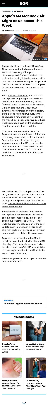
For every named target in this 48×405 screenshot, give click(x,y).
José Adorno (9, 30)
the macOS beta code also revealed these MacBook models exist (23, 122)
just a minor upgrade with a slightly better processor (23, 232)
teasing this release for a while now (23, 80)
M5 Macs (34, 250)
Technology (6, 11)
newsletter (18, 95)
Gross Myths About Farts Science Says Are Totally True (35, 347)
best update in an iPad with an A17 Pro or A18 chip (23, 227)
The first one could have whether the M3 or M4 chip (22, 219)
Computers (18, 11)
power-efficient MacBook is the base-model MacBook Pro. (24, 205)
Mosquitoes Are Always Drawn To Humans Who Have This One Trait (11, 384)
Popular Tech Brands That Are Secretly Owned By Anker (11, 348)
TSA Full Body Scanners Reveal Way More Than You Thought (35, 385)
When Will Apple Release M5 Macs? (23, 303)
